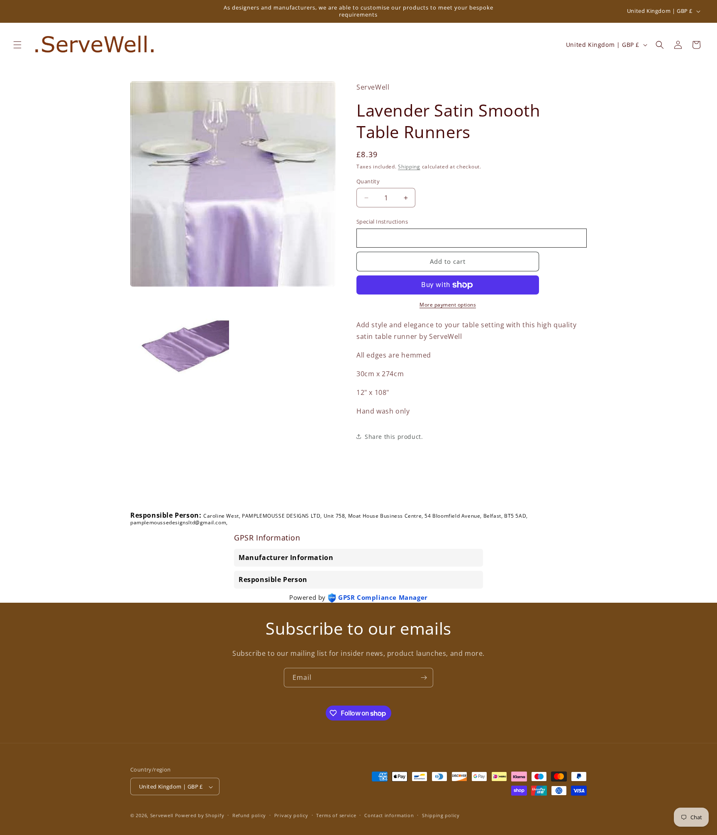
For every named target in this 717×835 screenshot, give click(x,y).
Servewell (161, 816)
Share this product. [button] (394, 437)
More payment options (447, 304)
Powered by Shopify (199, 816)
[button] (17, 45)
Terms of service (336, 815)
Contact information (389, 815)
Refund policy (249, 815)
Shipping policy (441, 815)
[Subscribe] (424, 677)
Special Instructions (382, 221)
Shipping (409, 166)
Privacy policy (291, 815)
